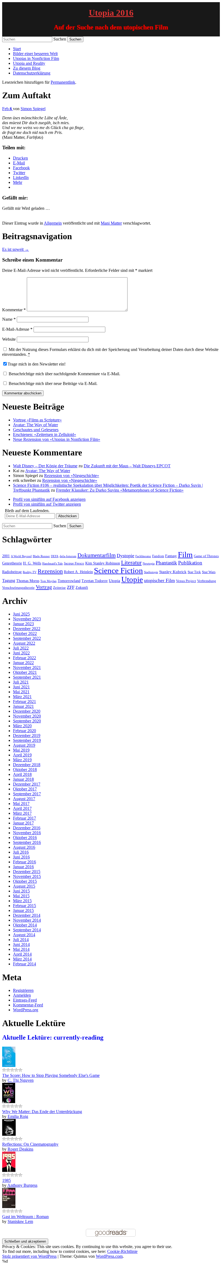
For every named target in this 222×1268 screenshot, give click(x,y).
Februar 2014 (24, 964)
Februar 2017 (24, 818)
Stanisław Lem (20, 1221)
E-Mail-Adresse (17, 329)
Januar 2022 (23, 662)
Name (9, 319)
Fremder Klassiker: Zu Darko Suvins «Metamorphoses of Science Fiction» (120, 490)
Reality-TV (30, 572)
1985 (6, 1180)
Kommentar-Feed (28, 1005)
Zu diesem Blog (26, 68)
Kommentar (14, 309)
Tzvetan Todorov (94, 581)
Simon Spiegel (33, 108)
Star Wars (209, 572)
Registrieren (23, 990)
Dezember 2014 (26, 915)
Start (17, 48)
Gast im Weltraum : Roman (25, 1216)
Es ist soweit (15, 249)
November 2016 (27, 832)
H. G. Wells (32, 563)
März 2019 (22, 760)
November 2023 (27, 619)
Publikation (190, 563)
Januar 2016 (23, 866)
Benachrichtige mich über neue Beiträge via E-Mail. (53, 383)
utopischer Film (159, 580)
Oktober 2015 (25, 881)
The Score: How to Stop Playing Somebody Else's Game (51, 1075)
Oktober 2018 (25, 769)
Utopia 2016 (111, 13)
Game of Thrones (206, 556)
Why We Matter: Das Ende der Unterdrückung (42, 1111)
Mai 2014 (21, 949)
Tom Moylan (48, 581)
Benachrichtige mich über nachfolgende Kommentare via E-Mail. (64, 373)
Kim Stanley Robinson (102, 563)
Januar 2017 (23, 823)
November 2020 (27, 716)
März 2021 (22, 696)
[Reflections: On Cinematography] (9, 1134)
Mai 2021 (21, 691)
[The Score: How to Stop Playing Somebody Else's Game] (8, 1065)
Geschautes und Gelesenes (35, 429)
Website (9, 339)
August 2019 (24, 745)
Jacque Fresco (74, 563)
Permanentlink (63, 82)
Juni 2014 (21, 944)
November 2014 (27, 920)
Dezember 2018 (26, 764)
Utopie (132, 579)
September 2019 (27, 740)
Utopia (114, 580)
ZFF (70, 587)
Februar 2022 (24, 657)
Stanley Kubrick (173, 571)
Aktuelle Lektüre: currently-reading (52, 1037)
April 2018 (22, 774)
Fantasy (171, 556)
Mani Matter (111, 223)
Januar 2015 (23, 910)
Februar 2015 (24, 905)
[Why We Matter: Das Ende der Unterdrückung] (8, 1101)
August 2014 (24, 934)
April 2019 (22, 755)
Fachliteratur (143, 556)
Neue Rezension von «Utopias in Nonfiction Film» (56, 439)
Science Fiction (118, 570)
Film (185, 554)
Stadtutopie (151, 572)
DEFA (54, 556)
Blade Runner (41, 556)
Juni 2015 (21, 891)
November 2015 (27, 876)
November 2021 (27, 667)
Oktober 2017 (25, 789)
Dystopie (125, 555)
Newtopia (149, 563)
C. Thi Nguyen (21, 1080)
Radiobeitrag (12, 572)
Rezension (50, 571)
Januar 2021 (23, 706)
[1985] (8, 1170)
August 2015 (24, 886)
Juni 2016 (21, 857)
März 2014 (22, 959)
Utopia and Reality (29, 63)
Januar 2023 (23, 623)
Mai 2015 (21, 896)
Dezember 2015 (26, 871)
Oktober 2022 (25, 633)
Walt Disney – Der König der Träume (45, 466)
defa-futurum (68, 556)
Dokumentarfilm (96, 555)
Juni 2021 (21, 687)
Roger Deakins (20, 1149)
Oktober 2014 (25, 925)
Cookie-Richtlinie (122, 1251)
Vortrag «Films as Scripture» (37, 420)
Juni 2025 (21, 614)
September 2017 (27, 794)
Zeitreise (59, 588)
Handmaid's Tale (52, 563)
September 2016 (27, 842)
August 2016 (24, 847)
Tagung (8, 580)
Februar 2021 (24, 701)
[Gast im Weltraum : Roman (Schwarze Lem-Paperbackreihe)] (8, 1206)
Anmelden (22, 995)
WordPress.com (109, 1256)
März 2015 (22, 900)
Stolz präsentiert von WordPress (29, 1256)
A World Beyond (21, 556)
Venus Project (186, 581)
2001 (6, 556)
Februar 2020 (24, 730)
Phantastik (166, 563)
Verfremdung (206, 581)
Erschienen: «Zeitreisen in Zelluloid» (44, 434)
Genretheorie (12, 563)
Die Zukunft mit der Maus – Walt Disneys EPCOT (127, 466)
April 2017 (22, 808)
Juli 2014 (21, 939)
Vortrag (44, 587)
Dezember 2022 (26, 628)
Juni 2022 (21, 653)
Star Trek (194, 572)
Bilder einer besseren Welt (35, 53)
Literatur (131, 562)
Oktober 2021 (25, 672)
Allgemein (53, 223)
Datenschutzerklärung (31, 73)
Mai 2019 (21, 750)
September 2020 (27, 721)
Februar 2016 (24, 862)
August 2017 (24, 798)
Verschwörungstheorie (18, 588)
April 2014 (22, 954)
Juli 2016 (21, 852)
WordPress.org (25, 1009)
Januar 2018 (23, 779)
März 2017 (22, 813)
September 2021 (27, 677)
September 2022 (27, 638)
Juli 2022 (21, 648)
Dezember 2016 (26, 828)
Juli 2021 (21, 682)
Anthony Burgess (22, 1185)
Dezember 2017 (26, 784)
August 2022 (24, 643)
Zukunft (82, 587)
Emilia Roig (18, 1116)
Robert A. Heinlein (78, 572)
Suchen (59, 39)
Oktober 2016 (25, 837)
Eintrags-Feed (25, 1000)
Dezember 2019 (26, 735)
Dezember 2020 (26, 711)
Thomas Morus (27, 581)
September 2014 (27, 930)
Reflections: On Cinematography (30, 1144)
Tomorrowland (69, 581)
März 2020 (22, 725)
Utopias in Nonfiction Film (36, 58)
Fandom (158, 556)
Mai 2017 (21, 803)
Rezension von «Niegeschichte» (71, 475)
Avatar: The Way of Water (35, 424)
